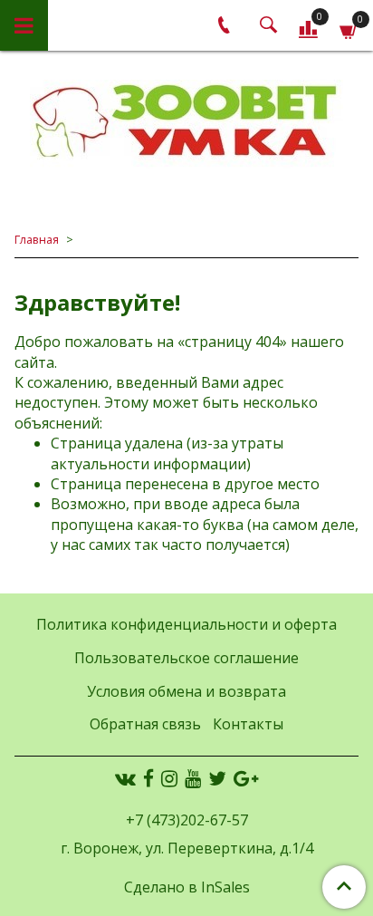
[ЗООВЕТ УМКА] (186, 122)
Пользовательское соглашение (186, 658)
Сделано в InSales (187, 887)
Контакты (248, 724)
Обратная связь (145, 724)
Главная (36, 239)
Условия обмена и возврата (186, 691)
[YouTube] (193, 778)
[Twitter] (217, 778)
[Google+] (246, 778)
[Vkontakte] (125, 778)
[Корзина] (349, 28)
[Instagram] (169, 778)
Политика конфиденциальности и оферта (186, 624)
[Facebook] (148, 778)
